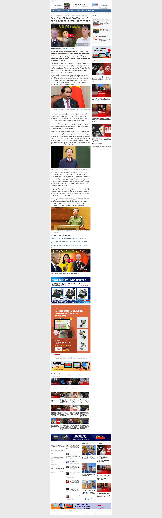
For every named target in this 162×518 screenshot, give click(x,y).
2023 (54, 15)
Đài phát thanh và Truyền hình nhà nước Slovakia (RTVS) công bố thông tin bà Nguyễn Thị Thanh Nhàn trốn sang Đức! (73, 455)
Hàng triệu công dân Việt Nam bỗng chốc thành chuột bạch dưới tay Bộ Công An (101, 139)
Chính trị (59, 10)
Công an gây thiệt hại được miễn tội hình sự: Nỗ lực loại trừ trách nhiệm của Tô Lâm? (73, 490)
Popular (98, 19)
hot (61, 375)
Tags (107, 19)
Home (52, 15)
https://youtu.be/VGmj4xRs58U (65, 48)
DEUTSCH (58, 12)
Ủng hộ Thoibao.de (73, 461)
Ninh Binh (65, 375)
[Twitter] (88, 499)
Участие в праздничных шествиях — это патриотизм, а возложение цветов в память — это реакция (57, 470)
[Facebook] (86, 499)
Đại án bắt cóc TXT (103, 5)
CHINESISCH (69, 12)
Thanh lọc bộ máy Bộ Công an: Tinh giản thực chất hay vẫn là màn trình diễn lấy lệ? (73, 474)
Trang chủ (53, 10)
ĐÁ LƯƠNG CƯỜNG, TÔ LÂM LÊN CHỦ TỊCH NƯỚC (88, 476)
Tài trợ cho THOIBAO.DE (91, 10)
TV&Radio (78, 10)
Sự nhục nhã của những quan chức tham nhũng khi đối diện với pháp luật (101, 120)
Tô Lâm (70, 375)
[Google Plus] (92, 499)
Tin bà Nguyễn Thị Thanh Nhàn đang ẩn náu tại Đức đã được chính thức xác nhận (73, 447)
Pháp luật (73, 10)
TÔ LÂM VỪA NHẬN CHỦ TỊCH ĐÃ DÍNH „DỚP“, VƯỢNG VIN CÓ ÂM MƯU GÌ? (88, 458)
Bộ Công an (57, 375)
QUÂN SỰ (70, 510)
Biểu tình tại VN (59, 5)
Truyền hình (85, 443)
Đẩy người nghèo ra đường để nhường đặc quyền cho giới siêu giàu (75, 467)
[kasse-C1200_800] (70, 360)
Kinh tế (64, 10)
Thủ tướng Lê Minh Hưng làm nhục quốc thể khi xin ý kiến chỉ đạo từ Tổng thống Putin (101, 100)
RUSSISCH (63, 12)
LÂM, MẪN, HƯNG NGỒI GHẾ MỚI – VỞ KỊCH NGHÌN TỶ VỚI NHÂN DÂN (89, 492)
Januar (57, 15)
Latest (94, 19)
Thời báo (54, 513)
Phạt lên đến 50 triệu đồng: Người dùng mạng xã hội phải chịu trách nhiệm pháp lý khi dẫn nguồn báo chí (101, 79)
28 (59, 15)
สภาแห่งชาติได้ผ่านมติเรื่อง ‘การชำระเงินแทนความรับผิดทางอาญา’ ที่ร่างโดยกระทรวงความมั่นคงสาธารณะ (58, 457)
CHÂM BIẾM (100, 443)
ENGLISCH (53, 12)
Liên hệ (83, 10)
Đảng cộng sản (76, 375)
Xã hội (68, 10)
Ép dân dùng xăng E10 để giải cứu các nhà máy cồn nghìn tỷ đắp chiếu (75, 497)
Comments (103, 19)
